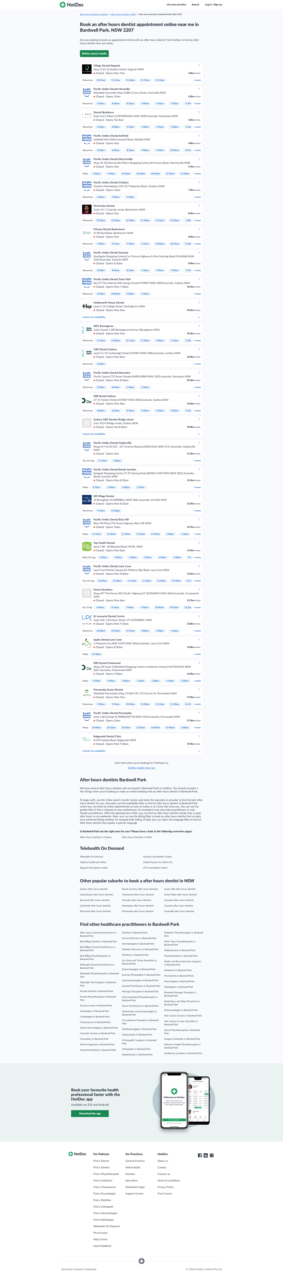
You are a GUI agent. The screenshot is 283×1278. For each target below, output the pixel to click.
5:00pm (175, 127)
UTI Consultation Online (155, 868)
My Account (100, 1233)
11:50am (155, 534)
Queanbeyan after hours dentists (96, 895)
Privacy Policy (166, 1187)
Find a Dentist (101, 1167)
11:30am (130, 80)
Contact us (164, 1174)
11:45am (145, 80)
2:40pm (101, 197)
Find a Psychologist (104, 1193)
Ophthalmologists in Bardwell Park (139, 1029)
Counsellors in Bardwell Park (94, 1039)
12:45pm (159, 220)
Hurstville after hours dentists (179, 911)
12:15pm (159, 80)
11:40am (140, 534)
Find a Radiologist (103, 1220)
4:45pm (160, 127)
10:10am (189, 150)
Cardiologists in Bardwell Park (95, 1017)
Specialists (131, 1180)
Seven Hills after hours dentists (180, 889)
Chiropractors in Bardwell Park (95, 1022)
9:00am (145, 103)
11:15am (115, 80)
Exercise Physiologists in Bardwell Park (141, 975)
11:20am (111, 534)
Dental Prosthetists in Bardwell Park (98, 1050)
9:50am (189, 270)
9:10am (160, 103)
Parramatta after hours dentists (138, 911)
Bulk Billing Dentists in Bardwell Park (98, 941)
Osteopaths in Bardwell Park (136, 1049)
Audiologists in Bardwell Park (94, 1011)
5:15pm (189, 127)
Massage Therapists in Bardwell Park (140, 991)
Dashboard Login (135, 1187)
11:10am (102, 461)
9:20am (175, 103)
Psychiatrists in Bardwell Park (179, 976)
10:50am (170, 174)
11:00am (184, 174)
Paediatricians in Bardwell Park (137, 1055)
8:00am (101, 411)
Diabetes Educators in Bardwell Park (140, 949)
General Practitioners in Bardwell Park (141, 986)
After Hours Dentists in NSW (123, 14)
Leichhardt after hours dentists (95, 906)
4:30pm (145, 127)
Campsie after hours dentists (178, 906)
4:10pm (145, 294)
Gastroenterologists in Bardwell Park (140, 980)
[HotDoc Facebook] (200, 1155)
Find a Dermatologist (105, 1213)
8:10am (116, 411)
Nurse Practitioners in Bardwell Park (140, 1006)
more (197, 80)
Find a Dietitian (102, 1200)
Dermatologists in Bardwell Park (138, 944)
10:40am (155, 174)
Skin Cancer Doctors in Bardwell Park (183, 1016)
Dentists (130, 1174)
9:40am (111, 174)
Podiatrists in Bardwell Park (178, 970)
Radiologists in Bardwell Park (178, 987)
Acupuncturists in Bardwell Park (96, 1006)
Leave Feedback (102, 1246)
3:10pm (96, 487)
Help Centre (100, 1239)
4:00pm (116, 127)
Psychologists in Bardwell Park (179, 981)
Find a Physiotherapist (106, 1174)
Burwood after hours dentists (95, 900)
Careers (162, 1167)
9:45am (145, 244)
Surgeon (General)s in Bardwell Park (182, 1039)
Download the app (90, 1113)
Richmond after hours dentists (95, 911)
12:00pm (100, 220)
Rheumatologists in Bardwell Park (181, 1010)
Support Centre (134, 1193)
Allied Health (132, 1167)
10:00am (174, 150)
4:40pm (130, 197)
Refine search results (94, 53)
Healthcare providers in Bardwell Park (183, 1053)
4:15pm (130, 127)
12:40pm (145, 220)
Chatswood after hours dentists (138, 895)
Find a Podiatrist (102, 1180)
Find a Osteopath (103, 1206)
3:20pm (111, 487)
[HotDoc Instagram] (212, 1155)
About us (163, 1161)
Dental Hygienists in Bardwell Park (97, 1044)
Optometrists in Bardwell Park (137, 1035)
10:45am (100, 80)
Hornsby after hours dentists (136, 900)
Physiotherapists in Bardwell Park (181, 956)
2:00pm (160, 340)
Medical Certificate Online (93, 862)
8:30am (101, 103)
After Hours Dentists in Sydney (96, 837)
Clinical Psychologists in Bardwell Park (99, 1028)
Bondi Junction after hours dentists (140, 889)
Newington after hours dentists (138, 906)
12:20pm (115, 220)
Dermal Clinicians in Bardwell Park (139, 938)
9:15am (116, 244)
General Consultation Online (157, 857)
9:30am (189, 103)
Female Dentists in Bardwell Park (96, 991)
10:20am (126, 174)
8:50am (130, 103)
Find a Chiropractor (104, 1187)
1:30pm (155, 681)
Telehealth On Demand (91, 857)
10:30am (140, 174)
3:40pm (130, 387)
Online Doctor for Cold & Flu (157, 862)
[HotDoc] (71, 4)
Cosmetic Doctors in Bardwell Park (97, 1033)
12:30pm (130, 220)
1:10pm (185, 534)
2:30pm (101, 127)
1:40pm (170, 681)
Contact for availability (94, 317)
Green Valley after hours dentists (180, 895)
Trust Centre (165, 1193)
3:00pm (133, 557)
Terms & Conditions (169, 1180)
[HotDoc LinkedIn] (206, 1155)
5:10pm (145, 387)
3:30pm (148, 557)
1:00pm (189, 220)
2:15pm (175, 340)
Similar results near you (141, 768)
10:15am (174, 244)
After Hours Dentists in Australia (94, 14)
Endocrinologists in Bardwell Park (138, 969)
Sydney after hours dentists (94, 889)
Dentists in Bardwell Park (134, 933)
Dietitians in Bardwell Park (135, 955)
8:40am (116, 103)
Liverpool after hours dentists (179, 900)
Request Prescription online (94, 868)
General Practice (135, 1161)
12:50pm (174, 220)
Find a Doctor (101, 1161)
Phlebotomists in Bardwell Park (179, 950)
